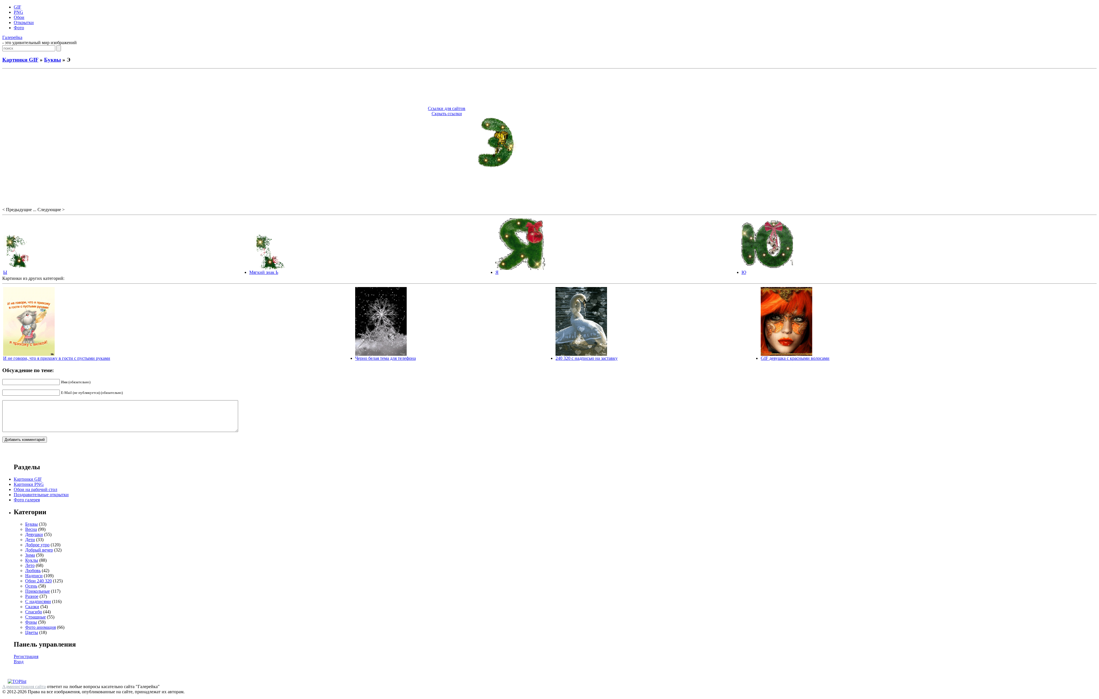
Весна (31, 529)
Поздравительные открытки (41, 494)
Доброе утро (37, 544)
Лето (30, 565)
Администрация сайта (24, 686)
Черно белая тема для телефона (385, 358)
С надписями (38, 601)
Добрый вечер (39, 549)
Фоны (31, 622)
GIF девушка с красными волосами (795, 358)
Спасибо (33, 611)
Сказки (32, 606)
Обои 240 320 (38, 580)
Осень (31, 586)
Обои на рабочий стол (35, 489)
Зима (30, 555)
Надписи (34, 575)
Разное (31, 596)
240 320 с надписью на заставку (587, 358)
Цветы (31, 632)
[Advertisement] (549, 88)
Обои (19, 17)
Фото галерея (27, 499)
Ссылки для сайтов (446, 108)
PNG (18, 12)
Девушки (34, 534)
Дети (30, 539)
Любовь (33, 570)
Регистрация (26, 656)
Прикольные (37, 591)
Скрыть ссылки (447, 113)
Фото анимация (40, 627)
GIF (17, 7)
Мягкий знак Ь (263, 272)
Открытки (24, 22)
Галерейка (12, 37)
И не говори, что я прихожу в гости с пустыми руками (56, 358)
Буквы (52, 60)
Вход (18, 661)
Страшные (35, 616)
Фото (19, 27)
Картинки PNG (29, 484)
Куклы (31, 560)
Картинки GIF (20, 60)
